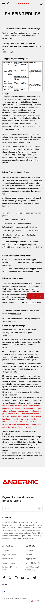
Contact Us (29, 551)
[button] (36, 601)
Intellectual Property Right (10, 568)
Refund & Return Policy (33, 563)
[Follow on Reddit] (34, 577)
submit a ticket (28, 271)
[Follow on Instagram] (16, 577)
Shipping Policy (30, 559)
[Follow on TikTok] (28, 577)
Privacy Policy (7, 559)
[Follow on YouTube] (22, 577)
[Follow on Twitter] (10, 577)
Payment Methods (9, 555)
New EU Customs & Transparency (32, 568)
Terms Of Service (8, 563)
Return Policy (16, 313)
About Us (5, 551)
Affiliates (28, 555)
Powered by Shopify (20, 598)
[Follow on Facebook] (4, 577)
